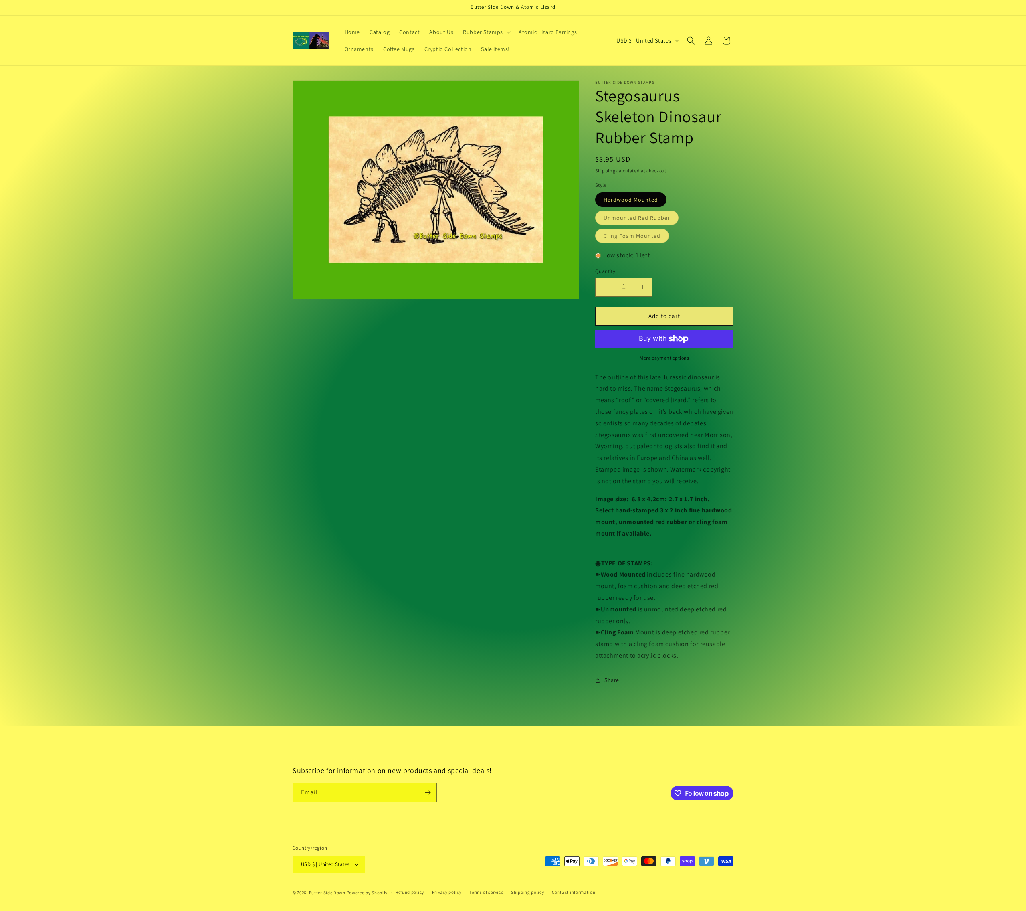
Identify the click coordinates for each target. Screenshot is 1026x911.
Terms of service (486, 892)
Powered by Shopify (367, 892)
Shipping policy (527, 892)
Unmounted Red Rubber (641, 219)
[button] (486, 32)
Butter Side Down (327, 892)
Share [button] (611, 680)
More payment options (664, 358)
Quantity (605, 271)
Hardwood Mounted (631, 199)
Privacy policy (447, 892)
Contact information (573, 892)
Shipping (605, 171)
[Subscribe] (427, 792)
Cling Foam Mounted (636, 237)
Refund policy (410, 892)
